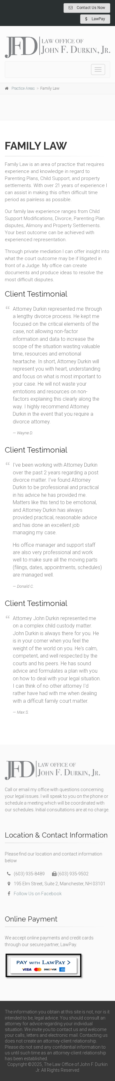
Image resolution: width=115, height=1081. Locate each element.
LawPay (98, 19)
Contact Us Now (90, 7)
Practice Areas (23, 88)
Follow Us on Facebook (38, 893)
